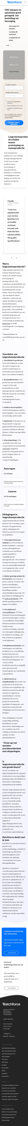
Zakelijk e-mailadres (11, 84)
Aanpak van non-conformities (9, 1088)
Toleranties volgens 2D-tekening (10, 1099)
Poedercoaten (5, 1076)
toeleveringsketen (11, 599)
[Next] (16, 257)
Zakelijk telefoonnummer (13, 92)
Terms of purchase (7, 1023)
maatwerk (6, 323)
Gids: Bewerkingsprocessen (8, 1053)
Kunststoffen (5, 1067)
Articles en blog (5, 1120)
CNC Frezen (5, 1059)
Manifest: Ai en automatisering (9, 1111)
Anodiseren (4, 1073)
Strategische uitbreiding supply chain (14, 108)
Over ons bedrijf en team (8, 1109)
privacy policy (9, 117)
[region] (14, 228)
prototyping (16, 101)
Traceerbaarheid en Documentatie (10, 1093)
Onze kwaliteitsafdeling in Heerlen (10, 1085)
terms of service (14, 116)
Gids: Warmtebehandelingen (9, 1048)
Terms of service (7, 1026)
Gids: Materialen (6, 1056)
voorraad (5, 449)
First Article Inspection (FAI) (8, 1090)
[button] (25, 2)
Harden (3, 1070)
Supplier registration (8, 1019)
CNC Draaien (5, 1062)
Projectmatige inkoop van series (15, 105)
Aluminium (4, 1065)
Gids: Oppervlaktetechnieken (9, 1051)
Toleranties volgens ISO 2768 (9, 1096)
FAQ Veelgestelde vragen (8, 1117)
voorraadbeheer (8, 612)
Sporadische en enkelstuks (14, 102)
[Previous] (11, 257)
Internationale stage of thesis (9, 1114)
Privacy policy (6, 1028)
